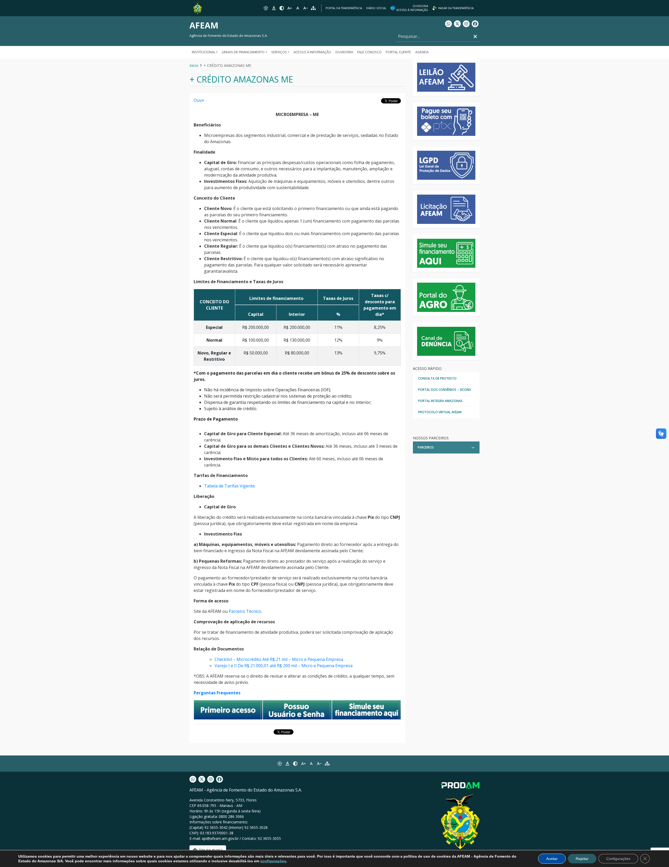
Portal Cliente (398, 52)
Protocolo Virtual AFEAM (440, 412)
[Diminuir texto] (305, 8)
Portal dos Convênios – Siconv (444, 389)
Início (193, 65)
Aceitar (552, 859)
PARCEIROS (426, 447)
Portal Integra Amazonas (440, 401)
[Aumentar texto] (289, 8)
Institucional (203, 52)
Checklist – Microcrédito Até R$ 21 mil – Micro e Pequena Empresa (279, 659)
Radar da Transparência (456, 8)
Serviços (279, 52)
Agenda (422, 52)
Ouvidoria (344, 52)
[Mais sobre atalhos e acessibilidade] (279, 763)
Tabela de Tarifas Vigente (229, 486)
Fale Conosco (369, 52)
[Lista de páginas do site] (327, 763)
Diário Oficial (376, 8)
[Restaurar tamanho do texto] (297, 8)
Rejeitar (582, 859)
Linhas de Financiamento (243, 52)
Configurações (618, 859)
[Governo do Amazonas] (197, 7)
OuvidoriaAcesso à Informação (412, 8)
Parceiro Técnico (245, 611)
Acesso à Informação (312, 52)
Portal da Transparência (344, 8)
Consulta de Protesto (437, 378)
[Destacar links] (273, 8)
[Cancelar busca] (475, 36)
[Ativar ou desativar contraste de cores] (281, 8)
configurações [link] (273, 861)
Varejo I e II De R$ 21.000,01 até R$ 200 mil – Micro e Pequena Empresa (284, 665)
